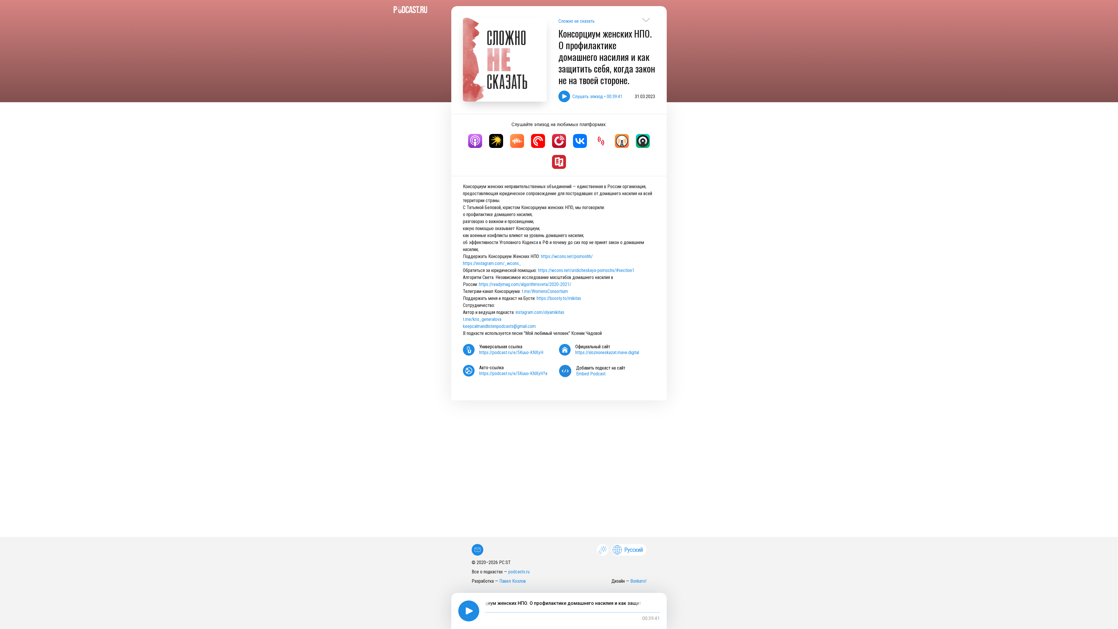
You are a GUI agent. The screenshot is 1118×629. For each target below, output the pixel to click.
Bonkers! (638, 581)
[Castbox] (517, 141)
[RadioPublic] (559, 162)
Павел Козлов (512, 581)
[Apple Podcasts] (475, 141)
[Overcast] (622, 141)
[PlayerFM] (559, 141)
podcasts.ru (519, 572)
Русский (633, 549)
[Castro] (643, 141)
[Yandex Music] (496, 141)
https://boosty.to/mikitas (559, 298)
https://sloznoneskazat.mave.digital (607, 352)
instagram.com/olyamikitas (539, 312)
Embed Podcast (591, 374)
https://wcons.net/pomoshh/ (567, 256)
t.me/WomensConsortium (545, 291)
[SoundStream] (601, 141)
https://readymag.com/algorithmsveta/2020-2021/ (525, 284)
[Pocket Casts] (538, 141)
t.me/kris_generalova (482, 319)
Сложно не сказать (576, 21)
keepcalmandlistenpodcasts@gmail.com (499, 326)
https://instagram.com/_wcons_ (492, 263)
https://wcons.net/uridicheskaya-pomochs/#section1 (586, 270)
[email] (477, 550)
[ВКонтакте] (580, 141)
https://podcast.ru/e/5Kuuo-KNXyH (511, 352)
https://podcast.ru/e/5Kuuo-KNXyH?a (513, 373)
